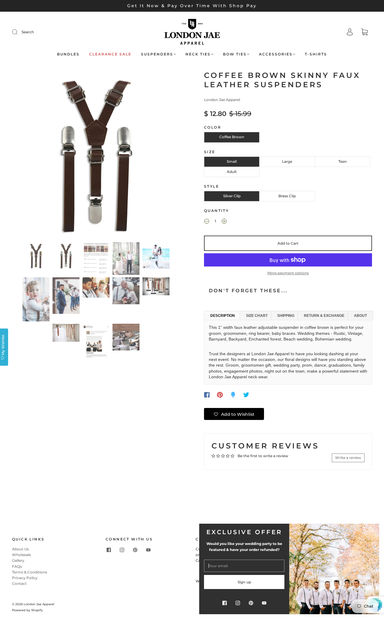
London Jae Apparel (222, 99)
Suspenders (157, 54)
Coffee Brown (231, 137)
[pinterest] (135, 549)
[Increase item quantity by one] (224, 221)
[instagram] (121, 549)
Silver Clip (232, 196)
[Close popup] (372, 530)
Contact (19, 583)
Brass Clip (287, 196)
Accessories (275, 54)
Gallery (18, 560)
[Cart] (364, 32)
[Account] (350, 32)
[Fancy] (233, 394)
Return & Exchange (324, 316)
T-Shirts (316, 54)
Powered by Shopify (27, 610)
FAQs (17, 566)
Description (222, 316)
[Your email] (244, 566)
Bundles (68, 54)
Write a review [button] (348, 457)
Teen (342, 161)
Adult (232, 171)
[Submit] (18, 32)
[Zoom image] (96, 155)
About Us (20, 549)
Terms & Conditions (29, 572)
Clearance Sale (110, 54)
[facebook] (108, 549)
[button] (29, 155)
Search (28, 32)
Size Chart (257, 316)
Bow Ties (235, 54)
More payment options (288, 273)
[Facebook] (206, 394)
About (360, 316)
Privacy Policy (25, 578)
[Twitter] (246, 394)
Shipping (285, 316)
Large (287, 161)
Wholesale (21, 554)
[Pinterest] (219, 394)
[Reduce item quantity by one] (206, 221)
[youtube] (148, 549)
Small (232, 161)
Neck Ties (198, 54)
